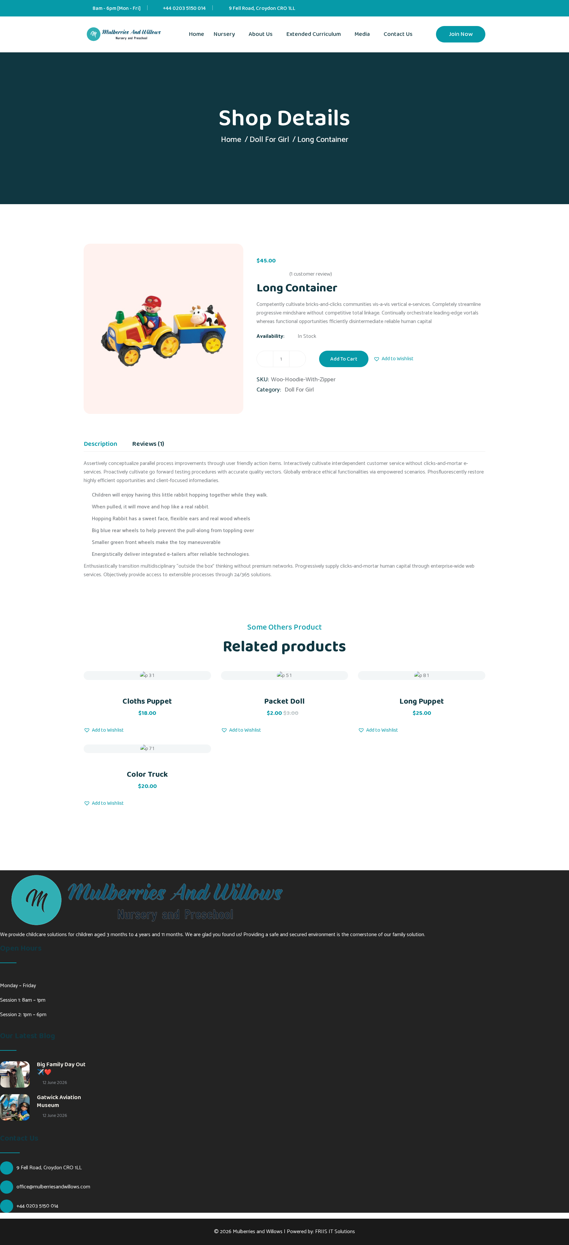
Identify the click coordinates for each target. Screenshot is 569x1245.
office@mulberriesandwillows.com (53, 1186)
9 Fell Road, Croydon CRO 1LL (262, 8)
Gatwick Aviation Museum (59, 1101)
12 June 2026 (54, 1082)
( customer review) (310, 274)
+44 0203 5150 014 (184, 8)
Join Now (461, 34)
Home (196, 34)
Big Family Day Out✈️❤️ (61, 1068)
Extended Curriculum (313, 34)
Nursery (224, 34)
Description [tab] (100, 445)
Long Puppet (421, 701)
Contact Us (398, 34)
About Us (261, 34)
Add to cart (343, 359)
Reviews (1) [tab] (148, 445)
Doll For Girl (269, 139)
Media (362, 34)
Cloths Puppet (147, 701)
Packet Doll (284, 701)
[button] (393, 359)
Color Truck (147, 774)
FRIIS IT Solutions (335, 1231)
